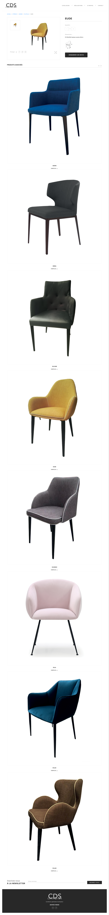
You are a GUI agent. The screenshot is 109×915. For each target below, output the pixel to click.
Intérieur (14, 14)
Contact (100, 5)
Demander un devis (76, 55)
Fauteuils (26, 14)
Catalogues (66, 5)
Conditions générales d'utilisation (54, 901)
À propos (90, 5)
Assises (20, 14)
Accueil (9, 14)
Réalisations (78, 5)
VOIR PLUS (53, 168)
